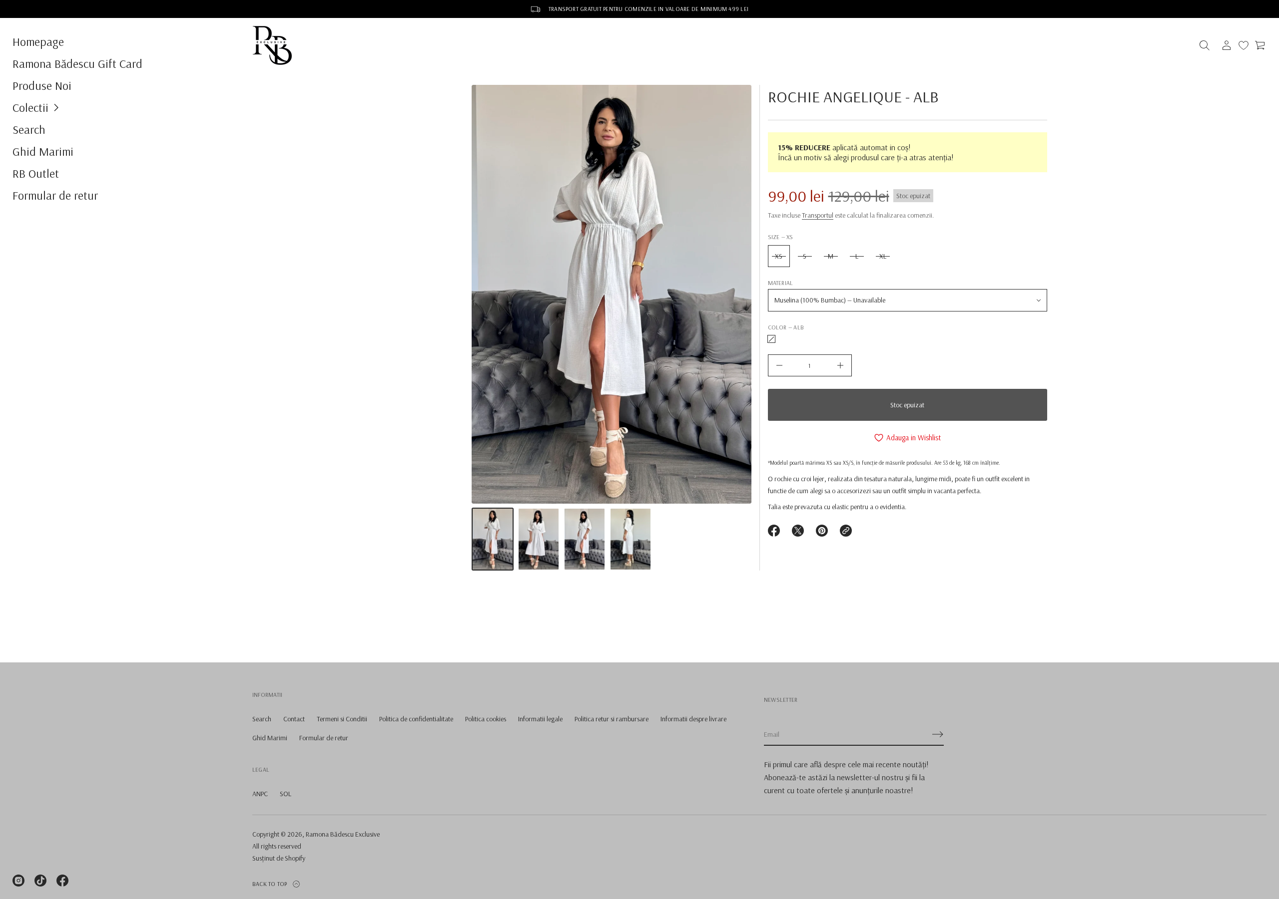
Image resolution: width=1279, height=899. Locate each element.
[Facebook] (62, 881)
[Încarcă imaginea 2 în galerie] (539, 539)
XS (778, 256)
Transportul (817, 215)
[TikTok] (40, 881)
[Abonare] (938, 734)
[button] (119, 107)
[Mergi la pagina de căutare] (1205, 45)
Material (780, 283)
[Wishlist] (1244, 45)
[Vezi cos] (1261, 45)
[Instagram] (18, 881)
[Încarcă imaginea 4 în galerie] (630, 539)
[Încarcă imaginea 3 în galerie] (585, 539)
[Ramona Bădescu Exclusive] (272, 45)
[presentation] (611, 294)
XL (882, 256)
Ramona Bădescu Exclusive (343, 834)
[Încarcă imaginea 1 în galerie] (493, 539)
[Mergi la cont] (1227, 45)
